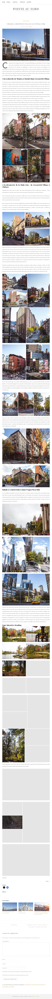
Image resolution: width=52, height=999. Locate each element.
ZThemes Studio (35, 996)
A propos (29, 2)
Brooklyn (20, 911)
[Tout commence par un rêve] (9, 906)
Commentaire (5, 941)
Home (3, 2)
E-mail (4, 963)
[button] (14, 131)
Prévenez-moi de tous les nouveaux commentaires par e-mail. (17, 971)
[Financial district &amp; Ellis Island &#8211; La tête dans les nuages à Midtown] (41, 906)
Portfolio (22, 2)
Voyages (26, 20)
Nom (3, 959)
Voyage (8, 2)
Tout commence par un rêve (8, 911)
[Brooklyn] (25, 906)
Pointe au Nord (26, 9)
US (23, 20)
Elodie (30, 26)
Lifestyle (15, 2)
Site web (4, 968)
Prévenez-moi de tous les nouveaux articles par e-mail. (15, 975)
